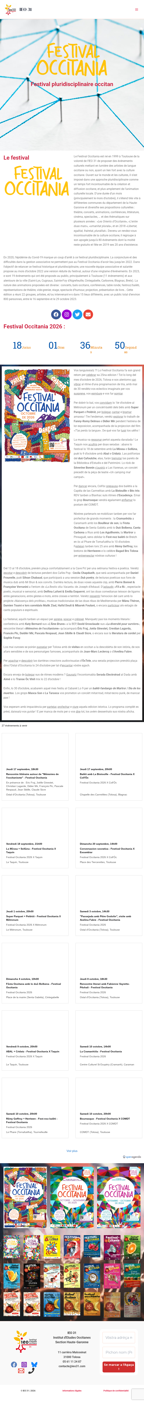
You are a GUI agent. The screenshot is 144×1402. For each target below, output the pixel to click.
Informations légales (72, 1391)
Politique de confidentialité (116, 1391)
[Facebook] (14, 1365)
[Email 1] (21, 1371)
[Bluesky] (34, 1365)
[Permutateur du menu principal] (136, 9)
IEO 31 (25, 9)
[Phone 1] (31, 1371)
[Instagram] (24, 1365)
